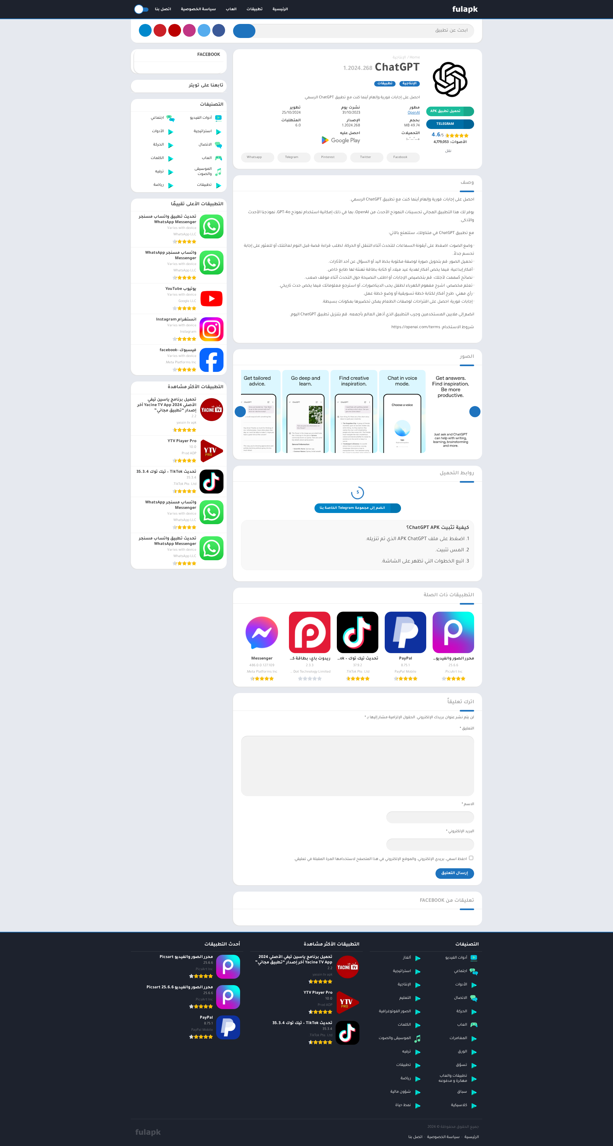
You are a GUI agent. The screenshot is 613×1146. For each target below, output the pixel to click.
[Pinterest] (160, 30)
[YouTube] (174, 30)
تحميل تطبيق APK (445, 111)
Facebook (400, 157)
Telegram (291, 157)
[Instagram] (189, 30)
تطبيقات (254, 10)
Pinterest (328, 157)
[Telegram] (145, 30)
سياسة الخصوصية (198, 10)
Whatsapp (254, 157)
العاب (231, 10)
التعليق (467, 729)
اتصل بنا (163, 10)
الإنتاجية (399, 58)
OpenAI (414, 113)
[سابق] (475, 411)
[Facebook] (218, 30)
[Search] (244, 31)
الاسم (468, 805)
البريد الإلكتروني (460, 832)
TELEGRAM (445, 124)
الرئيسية (280, 10)
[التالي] (240, 411)
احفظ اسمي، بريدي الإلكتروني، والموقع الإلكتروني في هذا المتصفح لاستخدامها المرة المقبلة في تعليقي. (380, 859)
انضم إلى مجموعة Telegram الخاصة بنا (352, 508)
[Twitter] (204, 30)
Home (415, 58)
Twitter (365, 157)
